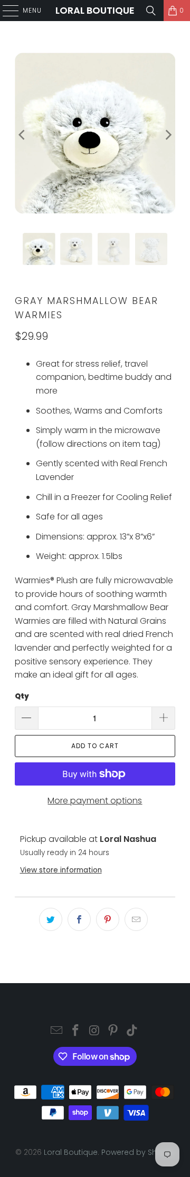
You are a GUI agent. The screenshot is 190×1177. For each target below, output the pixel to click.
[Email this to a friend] (136, 919)
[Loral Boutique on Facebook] (75, 1031)
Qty (22, 696)
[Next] (167, 135)
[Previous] (22, 135)
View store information (61, 870)
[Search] (151, 10)
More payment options (95, 801)
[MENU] (5, 10)
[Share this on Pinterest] (107, 919)
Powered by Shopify (138, 1152)
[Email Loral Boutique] (57, 1031)
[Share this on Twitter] (50, 919)
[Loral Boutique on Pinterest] (113, 1031)
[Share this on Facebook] (79, 919)
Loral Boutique (95, 10)
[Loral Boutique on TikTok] (132, 1031)
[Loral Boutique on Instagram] (94, 1031)
